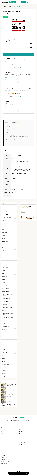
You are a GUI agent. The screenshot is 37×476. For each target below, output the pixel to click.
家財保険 (8, 282)
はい (17, 67)
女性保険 (19, 433)
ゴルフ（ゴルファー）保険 (8, 217)
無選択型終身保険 (8, 346)
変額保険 (8, 253)
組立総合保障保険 (8, 364)
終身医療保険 (9, 358)
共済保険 (8, 238)
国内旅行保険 (8, 247)
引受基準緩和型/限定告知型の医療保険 (8, 318)
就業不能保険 (8, 304)
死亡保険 (8, 332)
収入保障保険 (9, 244)
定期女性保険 (8, 279)
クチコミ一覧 (3, 433)
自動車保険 (8, 370)
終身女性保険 (8, 361)
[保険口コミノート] (6, 2)
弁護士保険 (8, 310)
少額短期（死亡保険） (9, 298)
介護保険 (8, 229)
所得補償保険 (8, 329)
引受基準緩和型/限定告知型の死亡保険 (8, 323)
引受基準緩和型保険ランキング (6, 463)
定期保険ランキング (4, 457)
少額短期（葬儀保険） (9, 301)
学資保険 (8, 270)
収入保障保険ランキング (5, 453)
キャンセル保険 (8, 214)
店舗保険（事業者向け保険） (8, 307)
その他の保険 (8, 211)
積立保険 (8, 349)
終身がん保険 (8, 352)
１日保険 (8, 376)
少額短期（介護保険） (8, 285)
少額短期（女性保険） (8, 291)
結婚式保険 (8, 367)
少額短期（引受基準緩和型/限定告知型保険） (8, 295)
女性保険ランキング (4, 455)
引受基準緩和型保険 (9, 326)
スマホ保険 (8, 220)
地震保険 (8, 250)
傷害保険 (8, 235)
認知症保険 (8, 373)
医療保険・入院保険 (8, 241)
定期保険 (5, 16)
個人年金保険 (8, 232)
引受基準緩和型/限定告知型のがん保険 (8, 314)
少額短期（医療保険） (8, 288)
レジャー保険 (8, 226)
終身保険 (9, 355)
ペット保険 (9, 223)
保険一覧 (19, 427)
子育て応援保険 (8, 267)
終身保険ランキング (4, 459)
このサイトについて (4, 429)
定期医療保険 (8, 276)
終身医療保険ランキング (5, 461)
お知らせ (2, 431)
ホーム (2, 427)
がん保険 (19, 429)
